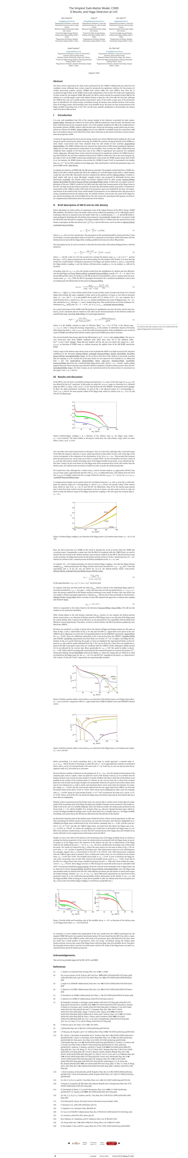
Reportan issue (102, 1143)
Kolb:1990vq (80, 314)
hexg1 (106, 182)
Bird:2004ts (64, 182)
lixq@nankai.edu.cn (121, 21)
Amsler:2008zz (58, 122)
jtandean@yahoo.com (73, 51)
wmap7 (73, 342)
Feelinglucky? (85, 1143)
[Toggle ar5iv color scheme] (55, 1155)
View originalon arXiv (111, 1143)
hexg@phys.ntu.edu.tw (67, 21)
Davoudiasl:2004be (96, 182)
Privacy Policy (104, 1156)
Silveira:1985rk (119, 175)
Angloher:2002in (118, 361)
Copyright (93, 1156)
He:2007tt (72, 182)
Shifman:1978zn (59, 597)
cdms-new (63, 153)
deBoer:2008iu (82, 130)
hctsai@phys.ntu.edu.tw (114, 51)
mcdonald (66, 179)
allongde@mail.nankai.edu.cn (94, 21)
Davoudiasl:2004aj (111, 869)
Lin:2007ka (130, 361)
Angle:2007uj (129, 144)
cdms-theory (73, 165)
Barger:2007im (82, 182)
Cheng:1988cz (71, 597)
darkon (56, 182)
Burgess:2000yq (128, 179)
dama (56, 148)
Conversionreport (93, 1143)
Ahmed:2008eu (58, 146)
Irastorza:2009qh (59, 363)
